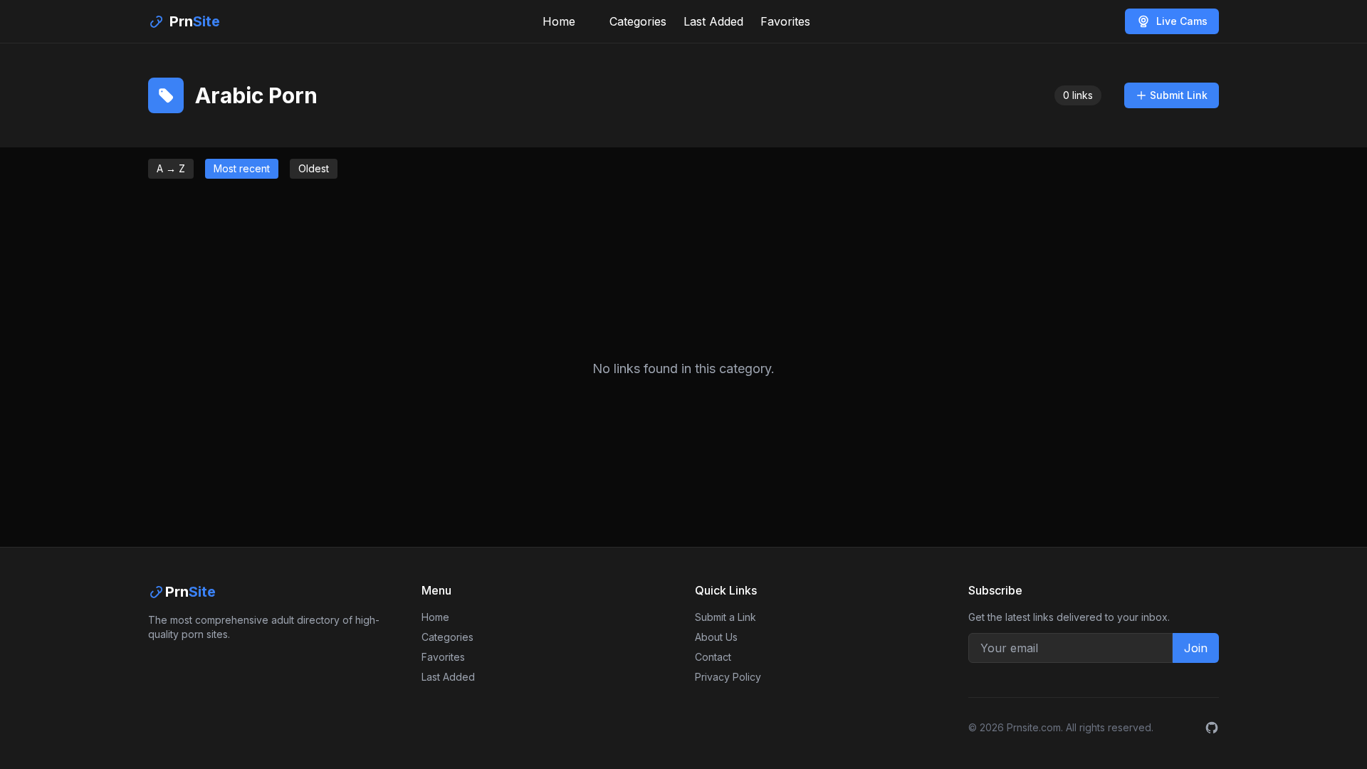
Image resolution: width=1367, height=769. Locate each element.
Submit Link (1179, 95)
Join (1196, 648)
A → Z (171, 168)
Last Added (713, 21)
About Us (716, 637)
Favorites (785, 21)
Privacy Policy (728, 677)
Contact (713, 657)
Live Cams (1182, 21)
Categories (637, 21)
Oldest (313, 168)
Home (559, 21)
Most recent (242, 168)
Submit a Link (725, 617)
